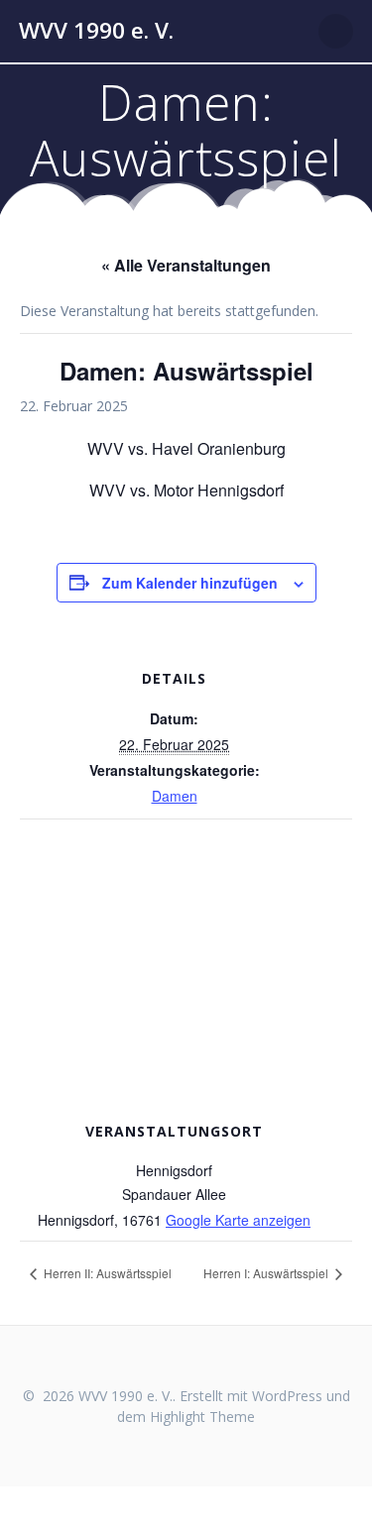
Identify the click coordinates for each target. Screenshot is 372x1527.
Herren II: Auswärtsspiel (106, 1272)
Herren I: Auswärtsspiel (267, 1272)
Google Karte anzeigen (238, 1220)
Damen (174, 796)
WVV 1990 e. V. (96, 31)
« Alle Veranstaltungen (186, 265)
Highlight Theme (202, 1416)
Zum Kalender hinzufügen (190, 583)
